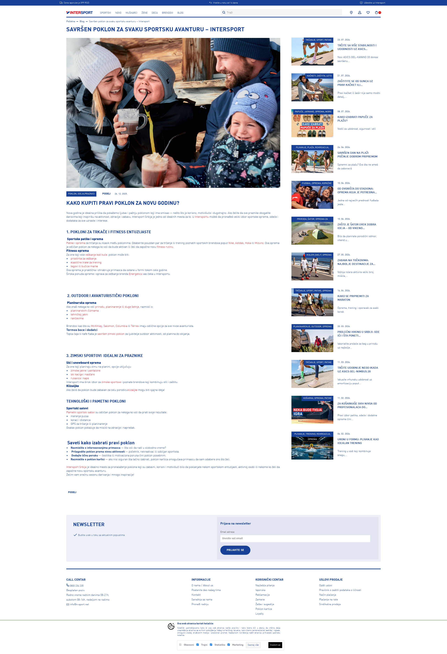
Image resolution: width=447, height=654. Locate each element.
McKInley (96, 326)
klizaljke (132, 390)
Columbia (121, 326)
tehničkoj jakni (79, 314)
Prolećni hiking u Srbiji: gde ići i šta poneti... (359, 334)
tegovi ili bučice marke (84, 266)
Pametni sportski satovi (80, 412)
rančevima (77, 318)
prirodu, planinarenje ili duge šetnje (117, 307)
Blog (180, 13)
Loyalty (259, 613)
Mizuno (259, 243)
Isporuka (260, 590)
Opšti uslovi (325, 585)
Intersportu (202, 217)
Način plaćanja (327, 595)
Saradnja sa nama (202, 599)
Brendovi (167, 13)
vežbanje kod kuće (96, 255)
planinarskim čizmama (85, 310)
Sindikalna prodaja (330, 604)
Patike (70, 243)
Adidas (239, 243)
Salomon (109, 326)
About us (208, 585)
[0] (376, 12)
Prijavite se (235, 550)
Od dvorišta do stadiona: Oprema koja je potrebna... (357, 190)
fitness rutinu (165, 247)
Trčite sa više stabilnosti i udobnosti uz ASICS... (357, 47)
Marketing (237, 645)
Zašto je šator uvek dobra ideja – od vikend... (357, 226)
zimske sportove (111, 382)
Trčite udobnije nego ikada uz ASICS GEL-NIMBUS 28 (358, 370)
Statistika (220, 645)
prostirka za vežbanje (83, 258)
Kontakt (196, 595)
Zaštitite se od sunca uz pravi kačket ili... (355, 83)
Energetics (135, 274)
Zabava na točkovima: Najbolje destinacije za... (356, 262)
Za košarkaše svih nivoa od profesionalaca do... (357, 405)
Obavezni (189, 645)
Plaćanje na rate (328, 599)
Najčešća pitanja (264, 585)
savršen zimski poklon (110, 334)
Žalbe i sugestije (264, 604)
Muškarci (131, 13)
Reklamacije (262, 595)
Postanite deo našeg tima (206, 590)
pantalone (94, 370)
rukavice (75, 378)
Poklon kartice (263, 609)
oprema (80, 243)
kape (86, 378)
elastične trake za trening (86, 262)
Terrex (135, 326)
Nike (231, 243)
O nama (196, 585)
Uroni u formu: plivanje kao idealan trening (358, 441)
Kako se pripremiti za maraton (353, 298)
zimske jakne (78, 370)
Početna (70, 21)
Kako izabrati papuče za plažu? (355, 119)
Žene (145, 13)
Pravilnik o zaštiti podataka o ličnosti (340, 590)
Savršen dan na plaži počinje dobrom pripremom (358, 155)
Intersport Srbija (76, 467)
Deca (155, 13)
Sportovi (105, 13)
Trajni (204, 645)
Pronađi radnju (200, 604)
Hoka (248, 243)
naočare (90, 374)
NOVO (118, 13)
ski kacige (76, 374)
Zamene (260, 599)
